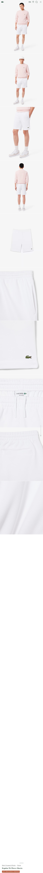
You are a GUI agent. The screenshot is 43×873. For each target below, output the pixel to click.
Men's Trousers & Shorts (9, 865)
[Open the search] (36, 2)
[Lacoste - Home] (2, 2)
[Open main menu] (40, 2)
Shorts (19, 865)
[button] (33, 2)
